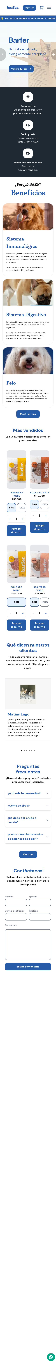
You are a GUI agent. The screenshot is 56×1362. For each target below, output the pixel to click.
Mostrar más (28, 414)
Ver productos (19, 68)
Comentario (11, 925)
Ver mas (28, 854)
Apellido (33, 896)
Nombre (9, 896)
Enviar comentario (28, 966)
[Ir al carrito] (42, 8)
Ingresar (30, 7)
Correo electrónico (15, 910)
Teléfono (33, 910)
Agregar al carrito (16, 530)
